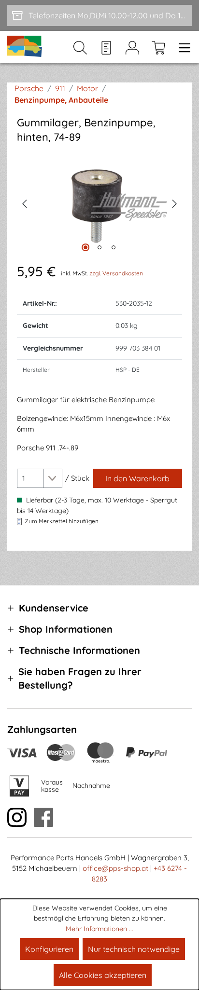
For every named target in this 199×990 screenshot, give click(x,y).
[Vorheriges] (24, 202)
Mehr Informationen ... (99, 928)
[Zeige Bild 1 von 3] (85, 247)
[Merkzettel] (106, 47)
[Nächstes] (175, 202)
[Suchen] (80, 47)
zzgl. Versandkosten (116, 273)
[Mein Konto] (132, 47)
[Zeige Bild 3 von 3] (113, 247)
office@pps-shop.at (115, 868)
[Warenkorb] (158, 47)
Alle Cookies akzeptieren (102, 975)
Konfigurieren (49, 949)
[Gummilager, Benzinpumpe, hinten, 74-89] (99, 203)
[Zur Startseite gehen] (25, 47)
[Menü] (181, 47)
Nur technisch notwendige (134, 949)
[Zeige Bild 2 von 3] (99, 247)
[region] (99, 203)
